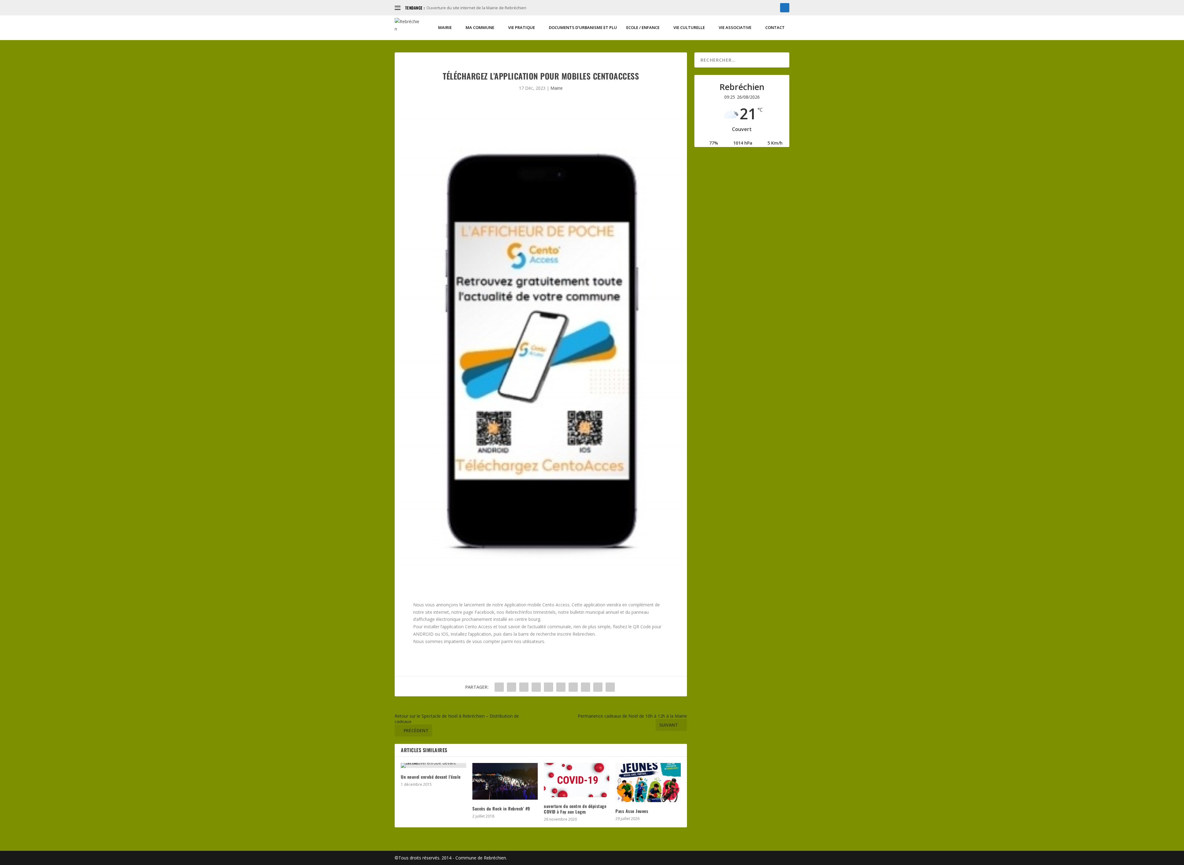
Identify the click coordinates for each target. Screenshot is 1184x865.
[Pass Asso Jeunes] (648, 782)
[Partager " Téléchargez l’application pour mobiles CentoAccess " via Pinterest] (548, 687)
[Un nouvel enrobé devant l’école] (433, 765)
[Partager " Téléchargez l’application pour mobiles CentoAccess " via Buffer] (573, 687)
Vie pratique (521, 27)
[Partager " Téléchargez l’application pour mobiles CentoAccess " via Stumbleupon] (585, 687)
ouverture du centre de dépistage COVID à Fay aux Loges (575, 809)
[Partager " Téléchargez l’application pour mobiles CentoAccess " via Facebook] (499, 687)
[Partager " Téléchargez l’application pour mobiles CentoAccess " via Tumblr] (536, 687)
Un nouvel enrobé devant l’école (431, 776)
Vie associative (735, 27)
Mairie (445, 27)
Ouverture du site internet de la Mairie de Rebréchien (476, 7)
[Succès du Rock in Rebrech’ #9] (505, 781)
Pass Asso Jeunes (631, 811)
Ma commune (480, 27)
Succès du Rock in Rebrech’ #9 (501, 808)
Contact (775, 27)
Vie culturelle (689, 27)
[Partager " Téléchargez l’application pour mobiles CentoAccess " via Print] (610, 687)
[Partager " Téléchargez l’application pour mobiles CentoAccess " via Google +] (524, 687)
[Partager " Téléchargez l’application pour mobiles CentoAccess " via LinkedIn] (561, 687)
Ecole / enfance (643, 27)
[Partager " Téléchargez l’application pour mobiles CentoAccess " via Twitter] (511, 687)
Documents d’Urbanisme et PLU (583, 27)
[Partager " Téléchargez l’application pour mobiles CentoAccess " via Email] (598, 687)
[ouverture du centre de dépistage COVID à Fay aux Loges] (576, 780)
